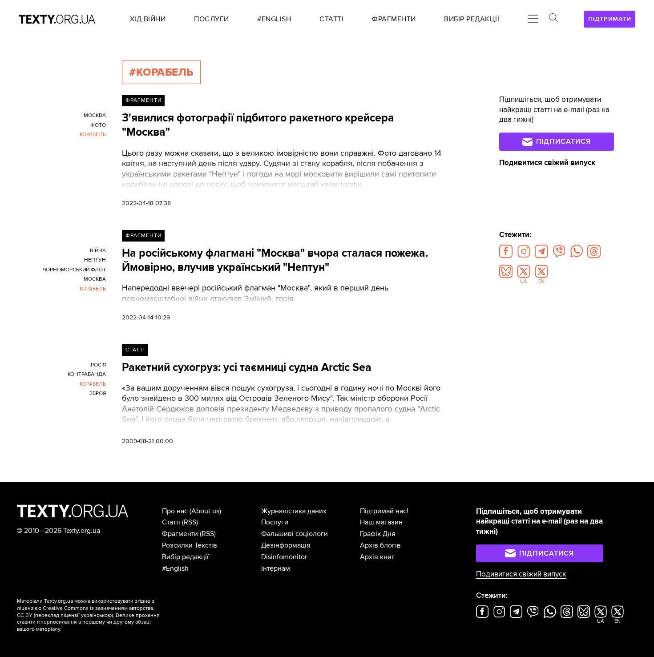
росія (98, 365)
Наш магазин (381, 522)
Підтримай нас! (384, 511)
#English (175, 568)
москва (95, 115)
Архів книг (377, 556)
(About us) (205, 511)
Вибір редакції (185, 556)
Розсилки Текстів (189, 545)
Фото (98, 125)
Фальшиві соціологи (294, 533)
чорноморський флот (74, 269)
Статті (135, 350)
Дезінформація (286, 545)
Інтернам (275, 568)
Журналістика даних (294, 511)
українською (96, 615)
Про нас (175, 511)
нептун (95, 260)
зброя (97, 393)
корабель (93, 134)
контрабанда (87, 374)
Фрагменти (143, 100)
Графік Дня (378, 533)
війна (98, 250)
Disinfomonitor (284, 556)
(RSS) (190, 522)
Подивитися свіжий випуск (547, 162)
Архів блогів (380, 545)
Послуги (274, 522)
